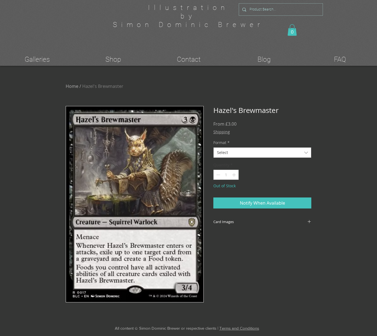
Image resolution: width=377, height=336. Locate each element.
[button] (292, 30)
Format (221, 142)
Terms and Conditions (239, 328)
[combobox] (262, 152)
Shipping (221, 131)
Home (72, 86)
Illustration (188, 8)
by (188, 16)
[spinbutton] (226, 175)
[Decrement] (217, 175)
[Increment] (234, 175)
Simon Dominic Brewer (188, 25)
